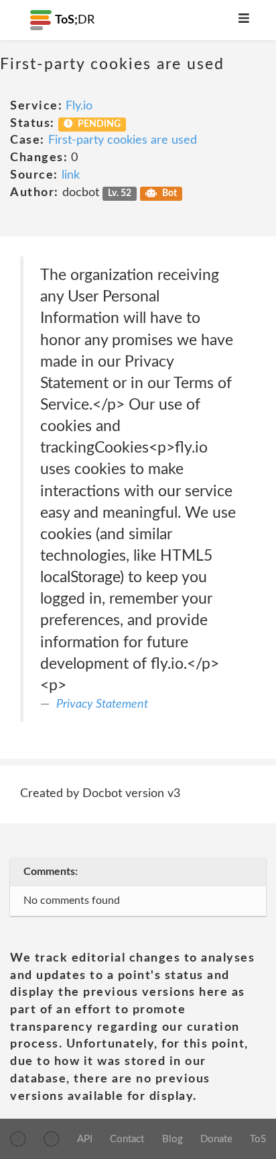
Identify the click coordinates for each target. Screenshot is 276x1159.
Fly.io (79, 106)
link (71, 175)
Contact (127, 1139)
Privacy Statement (102, 704)
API (84, 1139)
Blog (172, 1139)
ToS (258, 1139)
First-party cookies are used (122, 140)
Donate (216, 1139)
